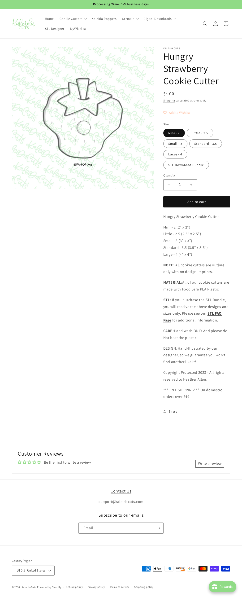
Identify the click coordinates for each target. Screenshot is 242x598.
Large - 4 (175, 154)
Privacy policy (96, 587)
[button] (73, 19)
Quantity (169, 175)
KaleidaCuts (29, 587)
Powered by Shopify (49, 587)
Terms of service (120, 587)
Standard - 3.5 (205, 143)
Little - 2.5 (200, 133)
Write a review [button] (210, 463)
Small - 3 (175, 143)
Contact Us (121, 491)
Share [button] (173, 411)
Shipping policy (144, 587)
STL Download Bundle (186, 165)
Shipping (169, 100)
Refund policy (74, 587)
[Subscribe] (158, 528)
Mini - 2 (174, 133)
